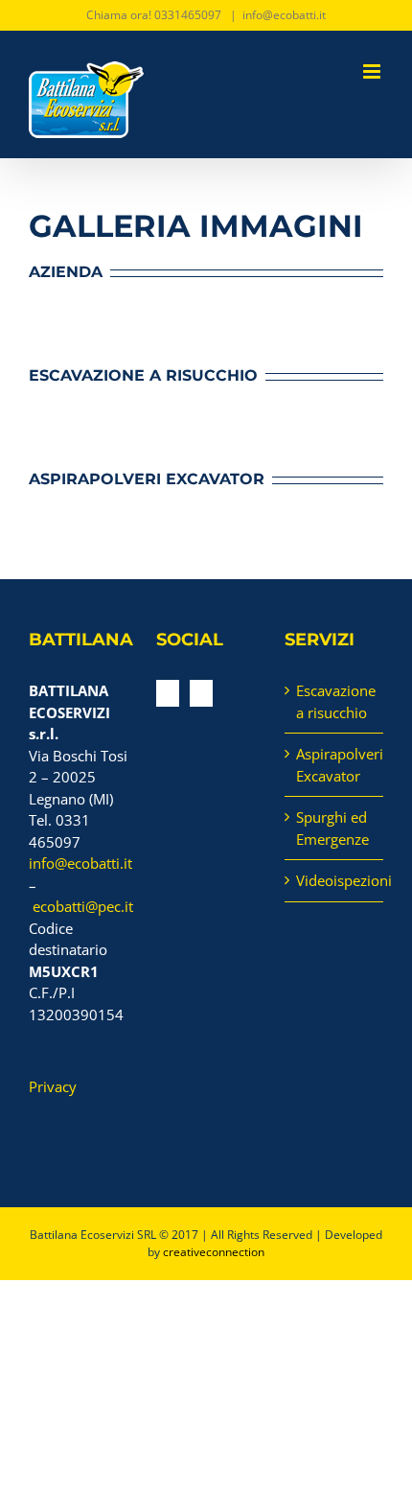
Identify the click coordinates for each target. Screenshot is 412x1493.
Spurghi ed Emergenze (332, 828)
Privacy (53, 1086)
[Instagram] (201, 693)
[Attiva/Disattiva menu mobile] (373, 71)
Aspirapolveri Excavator (335, 764)
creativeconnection (213, 1252)
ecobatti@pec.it (83, 906)
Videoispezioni (335, 880)
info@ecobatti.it (284, 15)
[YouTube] (167, 693)
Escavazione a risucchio (335, 701)
